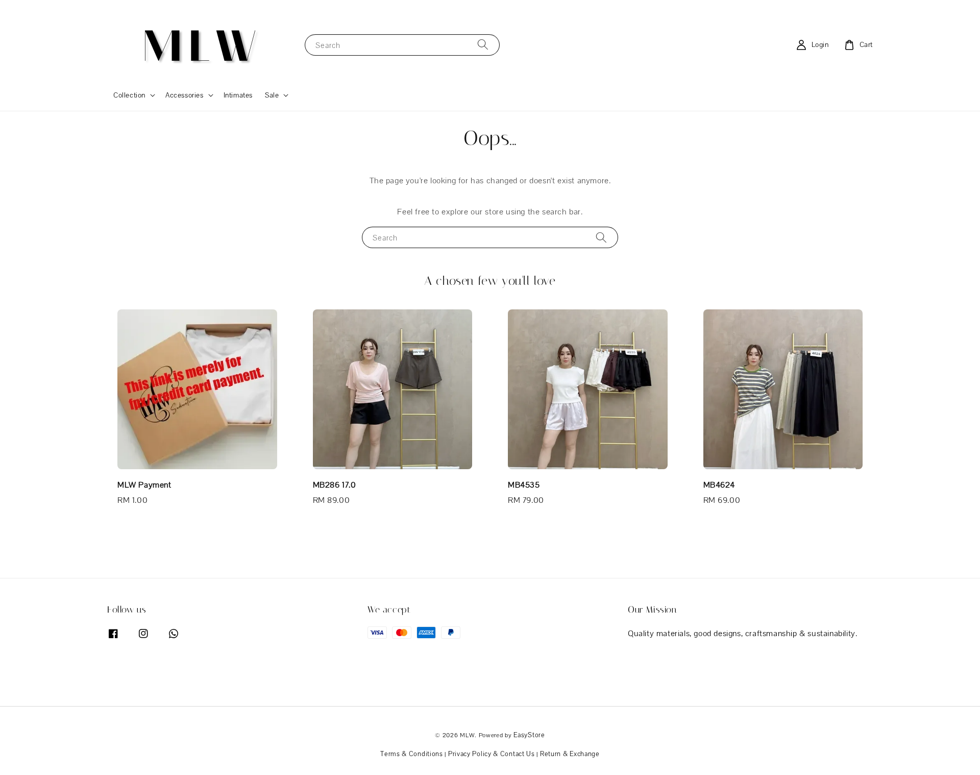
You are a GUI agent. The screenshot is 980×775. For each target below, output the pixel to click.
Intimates (238, 95)
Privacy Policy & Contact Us (491, 753)
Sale (272, 95)
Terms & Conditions (411, 753)
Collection (129, 95)
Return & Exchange (570, 753)
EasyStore (529, 735)
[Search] (483, 45)
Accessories (184, 95)
